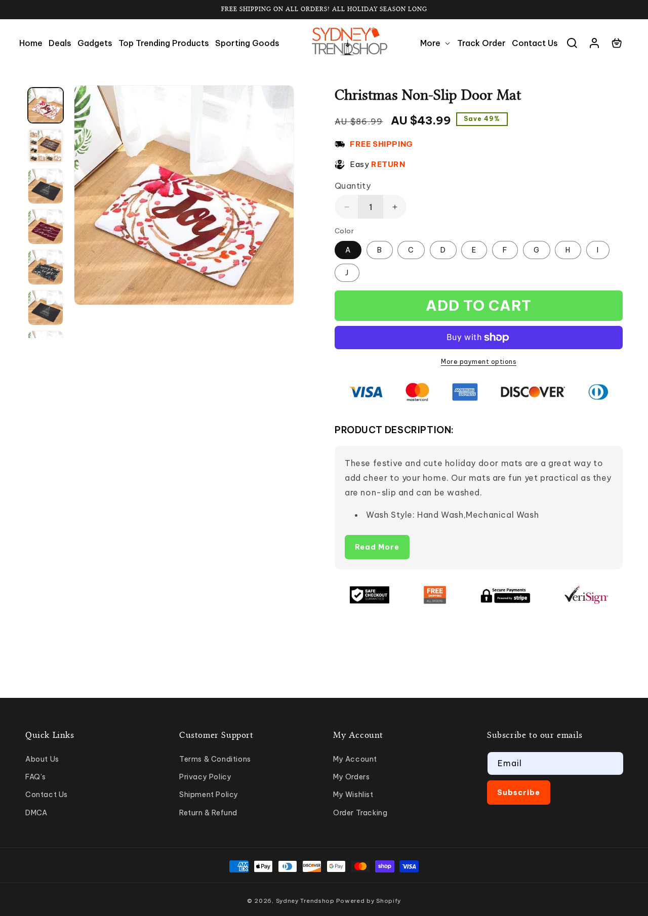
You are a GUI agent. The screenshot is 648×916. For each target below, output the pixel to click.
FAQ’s (35, 776)
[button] (435, 43)
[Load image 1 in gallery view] (45, 105)
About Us (42, 759)
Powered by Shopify (368, 900)
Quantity (353, 186)
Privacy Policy (205, 776)
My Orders (351, 776)
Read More (377, 547)
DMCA (36, 812)
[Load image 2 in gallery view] (45, 145)
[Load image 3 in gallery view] (45, 186)
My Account (355, 759)
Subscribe (518, 792)
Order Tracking (360, 812)
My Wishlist (353, 794)
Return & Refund (208, 812)
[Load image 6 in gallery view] (45, 307)
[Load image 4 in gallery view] (45, 226)
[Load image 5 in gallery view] (45, 267)
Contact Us (46, 794)
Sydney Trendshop (305, 900)
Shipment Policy (208, 794)
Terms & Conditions (215, 759)
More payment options (478, 361)
